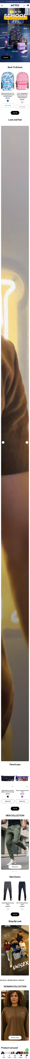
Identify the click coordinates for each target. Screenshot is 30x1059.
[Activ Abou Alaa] (15, 5)
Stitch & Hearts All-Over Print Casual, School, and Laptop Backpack (7, 95)
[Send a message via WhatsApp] (27, 1050)
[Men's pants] (15, 844)
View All (15, 113)
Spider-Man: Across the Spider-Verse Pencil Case (7, 791)
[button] (17, 871)
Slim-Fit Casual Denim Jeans (22, 903)
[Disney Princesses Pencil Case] (22, 778)
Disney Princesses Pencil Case (22, 791)
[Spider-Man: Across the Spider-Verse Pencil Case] (7, 778)
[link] (15, 950)
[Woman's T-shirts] (15, 1015)
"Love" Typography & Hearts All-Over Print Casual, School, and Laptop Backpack (22, 95)
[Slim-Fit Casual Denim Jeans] (22, 891)
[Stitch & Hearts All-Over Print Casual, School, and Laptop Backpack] (7, 81)
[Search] (24, 5)
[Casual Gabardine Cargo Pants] (7, 891)
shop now (5, 57)
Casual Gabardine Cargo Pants (8, 903)
